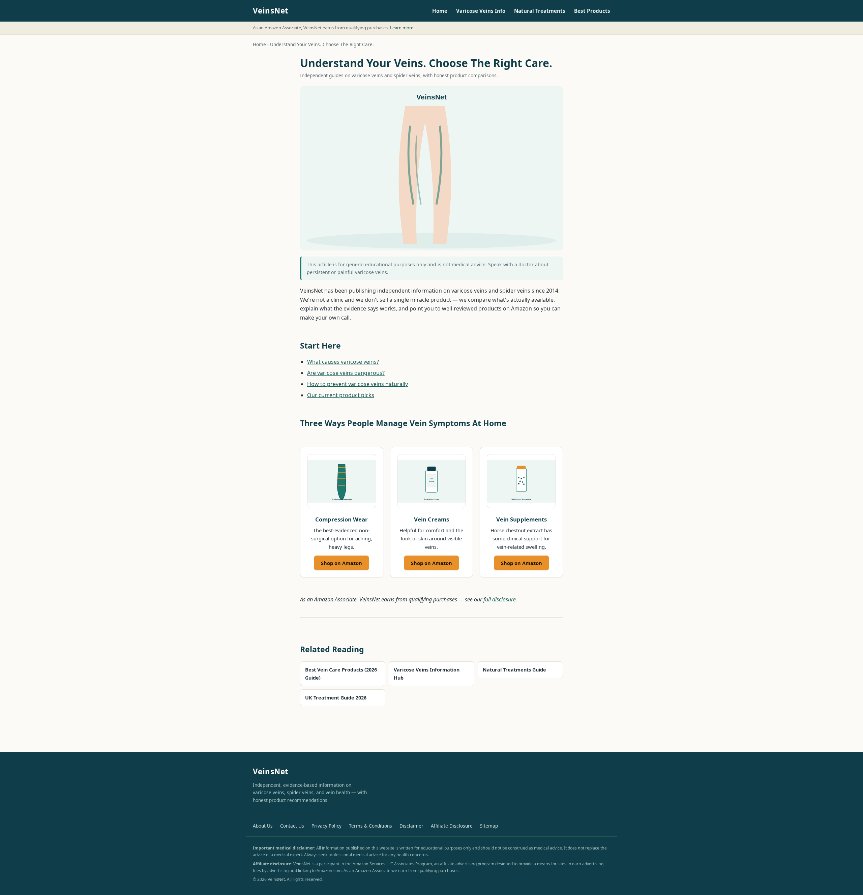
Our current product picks (340, 395)
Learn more (401, 28)
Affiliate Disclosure (452, 826)
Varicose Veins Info (480, 10)
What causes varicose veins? (343, 361)
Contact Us (292, 826)
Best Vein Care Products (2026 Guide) (341, 673)
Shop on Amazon (341, 563)
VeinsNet (271, 10)
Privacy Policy (326, 826)
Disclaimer (411, 826)
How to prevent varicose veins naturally (357, 384)
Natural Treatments (539, 10)
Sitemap (489, 826)
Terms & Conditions (370, 826)
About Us (263, 826)
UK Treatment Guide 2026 (335, 697)
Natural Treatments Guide (514, 669)
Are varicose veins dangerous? (346, 373)
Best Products (592, 10)
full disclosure (499, 599)
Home (439, 10)
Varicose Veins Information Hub (426, 673)
